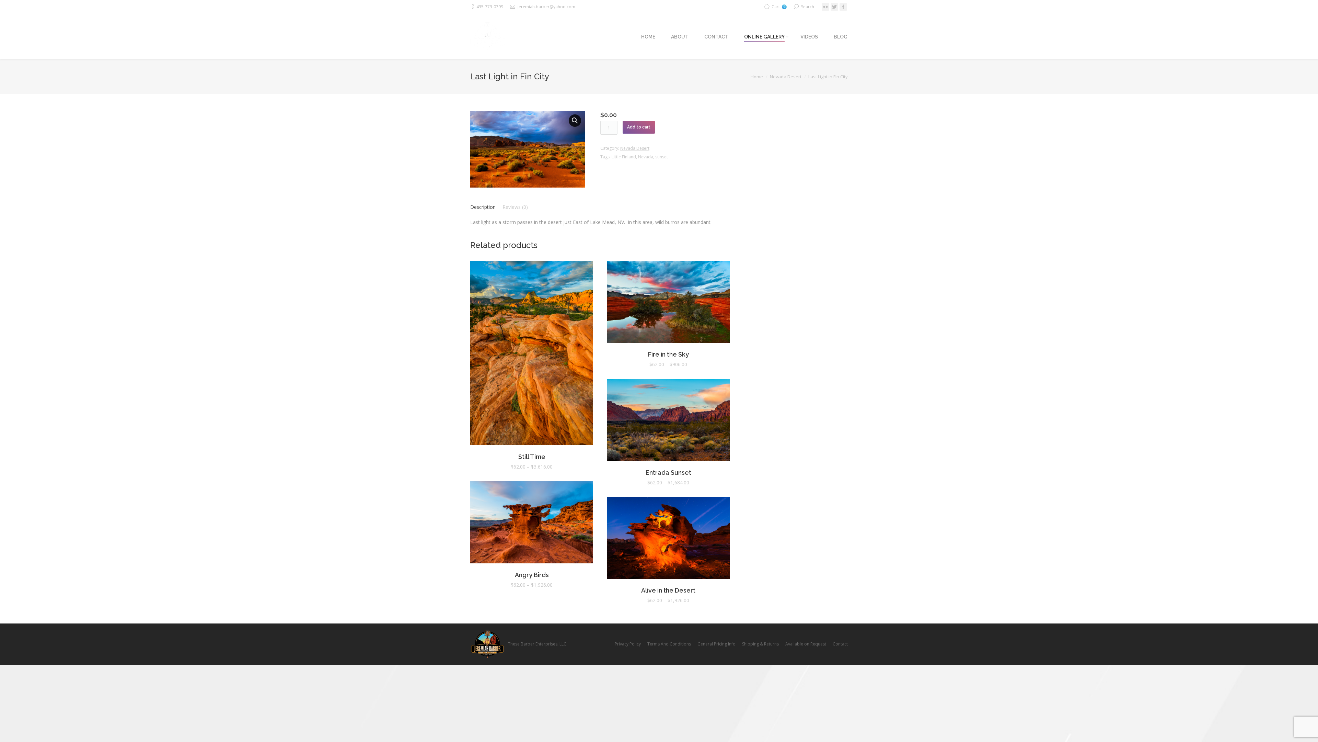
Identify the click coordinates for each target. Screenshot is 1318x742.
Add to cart (638, 127)
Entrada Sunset (668, 472)
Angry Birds (532, 574)
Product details (531, 354)
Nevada (645, 157)
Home (757, 77)
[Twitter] (834, 7)
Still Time (531, 456)
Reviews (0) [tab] (515, 207)
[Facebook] (843, 7)
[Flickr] (825, 7)
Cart (778, 7)
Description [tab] (483, 207)
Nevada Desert (785, 77)
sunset (661, 157)
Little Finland (624, 157)
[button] (575, 120)
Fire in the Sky (668, 354)
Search (807, 7)
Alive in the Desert (668, 590)
